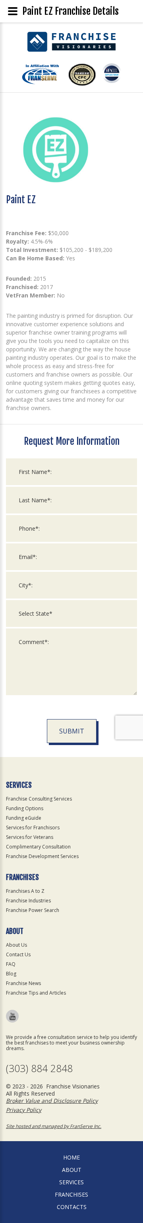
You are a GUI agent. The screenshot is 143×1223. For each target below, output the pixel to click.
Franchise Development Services (42, 856)
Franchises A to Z (25, 891)
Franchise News (23, 983)
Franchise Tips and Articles (36, 992)
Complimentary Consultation (38, 846)
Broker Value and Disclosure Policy (52, 1100)
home (71, 1157)
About (71, 1169)
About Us (16, 945)
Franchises (71, 1194)
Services (71, 1182)
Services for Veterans (29, 837)
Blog (11, 973)
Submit (71, 731)
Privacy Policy (23, 1110)
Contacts (72, 1207)
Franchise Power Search (32, 910)
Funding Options (24, 808)
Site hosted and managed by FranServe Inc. (53, 1126)
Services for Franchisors (33, 827)
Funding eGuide (23, 818)
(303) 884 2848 (39, 1068)
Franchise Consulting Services (39, 798)
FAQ (10, 964)
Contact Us (18, 954)
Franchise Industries (28, 900)
